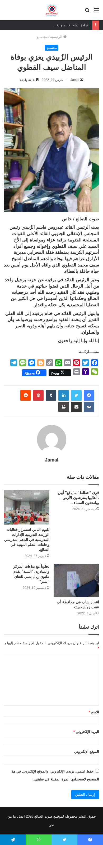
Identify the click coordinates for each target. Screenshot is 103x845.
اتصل (21, 816)
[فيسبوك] (89, 395)
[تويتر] (76, 395)
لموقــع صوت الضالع (48, 816)
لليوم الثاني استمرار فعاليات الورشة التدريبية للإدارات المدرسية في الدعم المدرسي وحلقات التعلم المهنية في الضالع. (26, 539)
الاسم (93, 712)
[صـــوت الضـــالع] (51, 10)
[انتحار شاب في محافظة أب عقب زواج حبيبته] (76, 580)
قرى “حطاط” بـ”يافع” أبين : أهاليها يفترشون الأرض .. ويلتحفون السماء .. (78, 498)
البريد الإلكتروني (86, 732)
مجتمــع (42, 37)
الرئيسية (56, 37)
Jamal (75, 80)
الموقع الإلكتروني (86, 752)
